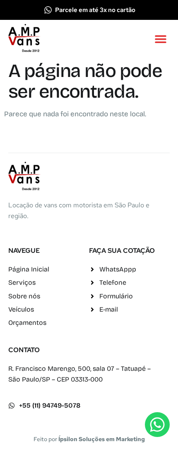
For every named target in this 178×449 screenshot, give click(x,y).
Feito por (89, 439)
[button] (160, 38)
